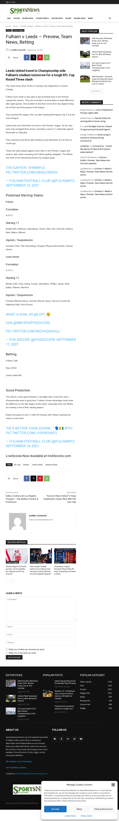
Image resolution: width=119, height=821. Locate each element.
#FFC (68, 428)
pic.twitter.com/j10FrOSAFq (31, 433)
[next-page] (12, 581)
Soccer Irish (57, 18)
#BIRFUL (38, 168)
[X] (33, 57)
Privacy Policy (86, 815)
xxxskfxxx (84, 146)
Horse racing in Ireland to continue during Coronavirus (95, 137)
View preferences (103, 809)
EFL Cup (17, 465)
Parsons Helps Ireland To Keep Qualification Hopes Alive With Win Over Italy (60, 499)
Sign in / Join (10, 2)
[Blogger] (54, 738)
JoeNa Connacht (19, 50)
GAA (9, 18)
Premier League (26, 26)
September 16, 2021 (22, 446)
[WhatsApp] (47, 57)
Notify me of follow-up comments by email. (27, 649)
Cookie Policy (70, 815)
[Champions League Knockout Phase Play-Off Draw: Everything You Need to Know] (65, 556)
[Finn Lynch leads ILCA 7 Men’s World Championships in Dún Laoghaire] (85, 65)
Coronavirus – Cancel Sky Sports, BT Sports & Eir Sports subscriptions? (96, 149)
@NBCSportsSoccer (31, 323)
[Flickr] (67, 738)
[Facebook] (27, 57)
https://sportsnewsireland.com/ (41, 520)
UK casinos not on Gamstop (18, 761)
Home (8, 26)
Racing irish (79, 18)
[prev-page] (7, 581)
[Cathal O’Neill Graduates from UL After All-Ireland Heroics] (85, 54)
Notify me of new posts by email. (22, 653)
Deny (79, 809)
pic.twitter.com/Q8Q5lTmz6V (31, 172)
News (90, 18)
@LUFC (39, 314)
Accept (55, 809)
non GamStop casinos (16, 767)
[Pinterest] (40, 57)
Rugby (68, 18)
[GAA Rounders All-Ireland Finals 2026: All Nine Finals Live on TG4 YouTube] (85, 40)
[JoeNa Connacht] (8, 49)
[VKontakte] (80, 738)
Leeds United (37, 465)
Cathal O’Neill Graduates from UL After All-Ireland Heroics (101, 54)
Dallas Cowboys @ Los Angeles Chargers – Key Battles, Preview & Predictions (22, 499)
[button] (113, 784)
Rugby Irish (27, 18)
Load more (95, 91)
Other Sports (42, 18)
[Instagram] (74, 738)
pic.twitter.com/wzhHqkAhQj (33, 331)
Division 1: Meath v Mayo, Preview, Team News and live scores (96, 171)
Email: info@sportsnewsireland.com (31, 773)
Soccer (16, 18)
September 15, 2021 (22, 185)
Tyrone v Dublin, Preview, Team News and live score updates (95, 160)
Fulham (26, 465)
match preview (51, 465)
